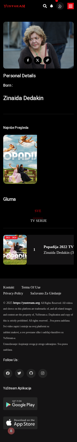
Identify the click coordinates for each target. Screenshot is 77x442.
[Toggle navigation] (70, 6)
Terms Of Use (30, 287)
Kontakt (8, 287)
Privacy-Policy (13, 293)
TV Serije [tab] (38, 220)
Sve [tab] (38, 211)
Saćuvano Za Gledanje (45, 293)
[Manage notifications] (11, 431)
